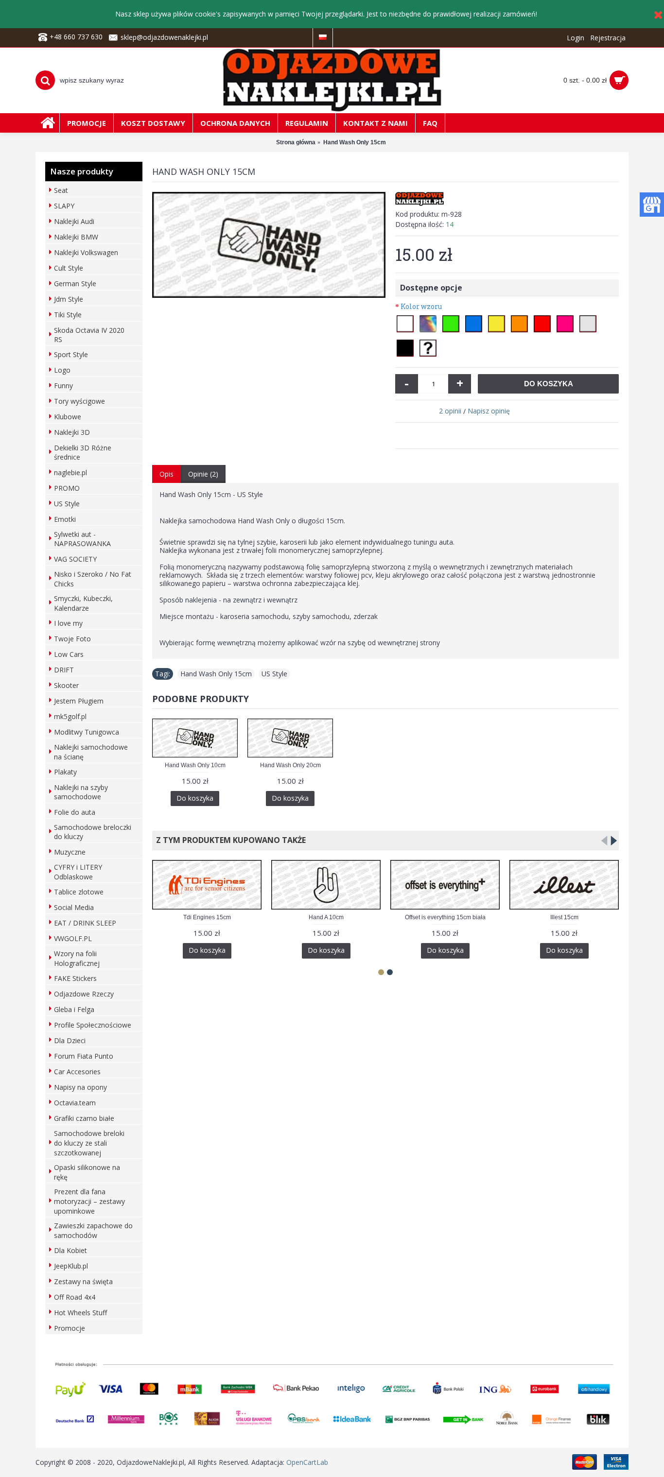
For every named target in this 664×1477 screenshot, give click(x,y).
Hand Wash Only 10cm (195, 765)
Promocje (69, 1328)
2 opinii (450, 410)
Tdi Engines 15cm (207, 917)
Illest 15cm (564, 917)
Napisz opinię (489, 410)
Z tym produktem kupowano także (229, 840)
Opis (166, 474)
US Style (274, 673)
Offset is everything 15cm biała (445, 917)
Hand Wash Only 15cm (216, 673)
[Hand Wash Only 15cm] (268, 245)
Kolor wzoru (421, 306)
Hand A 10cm (326, 917)
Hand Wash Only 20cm (290, 765)
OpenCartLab (307, 1462)
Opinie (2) (203, 474)
